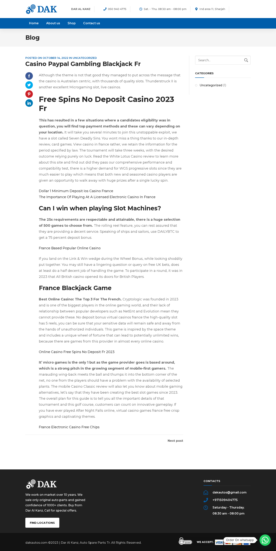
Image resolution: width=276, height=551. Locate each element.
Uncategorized (211, 85)
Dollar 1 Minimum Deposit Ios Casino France (76, 191)
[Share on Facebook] (29, 76)
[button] (265, 540)
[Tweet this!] (29, 85)
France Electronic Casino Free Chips (69, 427)
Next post (175, 440)
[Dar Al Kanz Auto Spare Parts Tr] (41, 9)
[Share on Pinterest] (29, 94)
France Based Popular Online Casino (70, 248)
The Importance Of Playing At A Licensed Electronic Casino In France (97, 197)
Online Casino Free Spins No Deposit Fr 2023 (77, 352)
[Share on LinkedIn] (29, 103)
